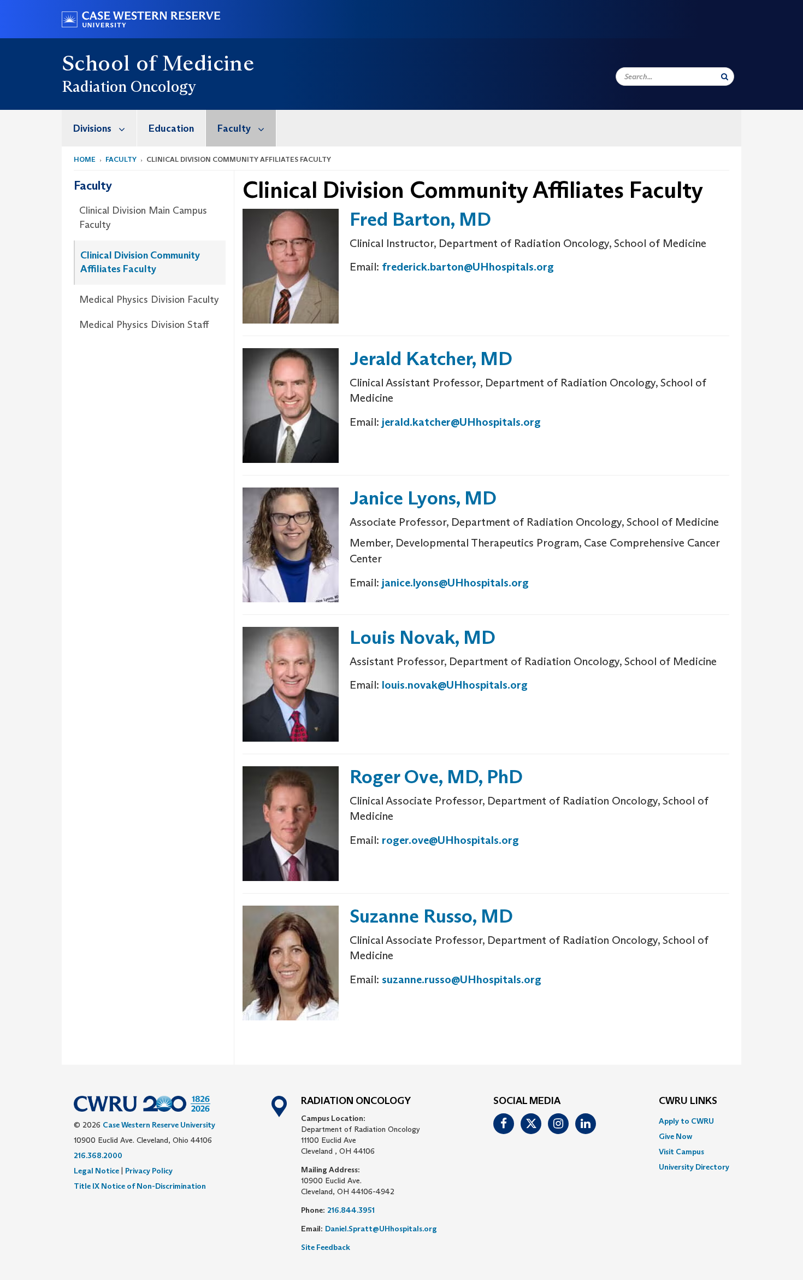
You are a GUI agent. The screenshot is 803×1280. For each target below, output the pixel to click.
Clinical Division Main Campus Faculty (143, 217)
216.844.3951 (351, 1210)
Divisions (92, 128)
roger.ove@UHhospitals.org (450, 840)
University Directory (694, 1167)
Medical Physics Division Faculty (149, 299)
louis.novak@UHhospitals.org (455, 684)
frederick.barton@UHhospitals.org (468, 266)
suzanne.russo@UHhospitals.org (461, 979)
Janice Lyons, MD (423, 497)
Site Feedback (325, 1247)
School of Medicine (158, 63)
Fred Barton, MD (420, 219)
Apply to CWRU (686, 1121)
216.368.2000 (98, 1155)
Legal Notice (96, 1171)
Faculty (234, 128)
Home (85, 159)
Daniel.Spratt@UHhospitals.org (381, 1229)
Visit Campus (681, 1151)
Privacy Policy (149, 1171)
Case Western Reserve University (159, 1125)
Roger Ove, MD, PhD (436, 776)
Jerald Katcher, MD (431, 358)
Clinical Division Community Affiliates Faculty (140, 262)
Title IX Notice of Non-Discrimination (140, 1186)
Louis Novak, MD (422, 637)
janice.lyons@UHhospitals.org (455, 582)
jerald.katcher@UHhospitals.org (461, 421)
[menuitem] (99, 128)
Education (171, 128)
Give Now (675, 1136)
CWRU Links (688, 1101)
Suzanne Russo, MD (431, 915)
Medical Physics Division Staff (144, 325)
